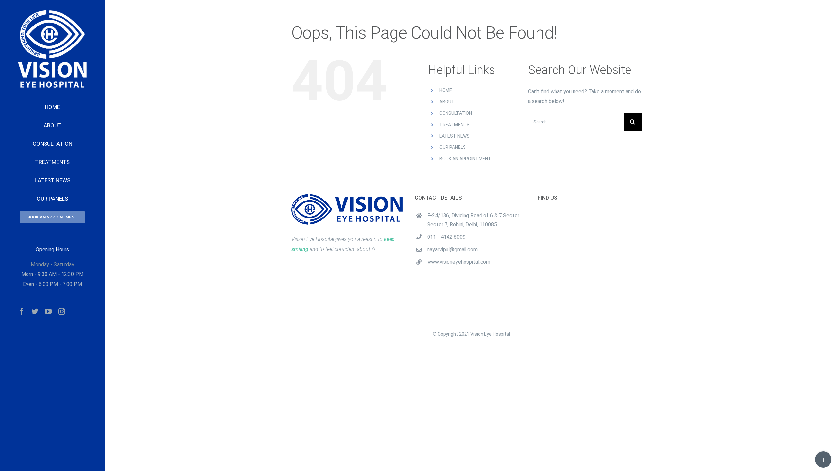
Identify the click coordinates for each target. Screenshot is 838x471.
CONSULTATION (455, 113)
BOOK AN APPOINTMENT (465, 158)
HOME (445, 90)
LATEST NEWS (454, 136)
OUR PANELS (452, 147)
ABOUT (447, 101)
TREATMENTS (454, 124)
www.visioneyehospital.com (458, 262)
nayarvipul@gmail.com (452, 249)
